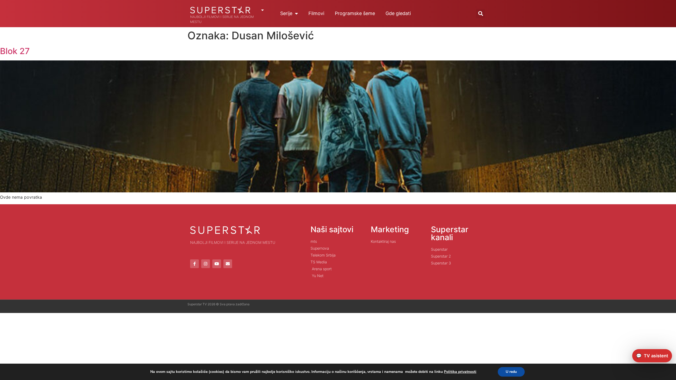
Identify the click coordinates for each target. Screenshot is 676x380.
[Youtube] (216, 263)
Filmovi (316, 13)
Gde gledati (398, 13)
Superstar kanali (449, 233)
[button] (480, 13)
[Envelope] (227, 263)
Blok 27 (15, 51)
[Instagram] (205, 263)
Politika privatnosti (460, 371)
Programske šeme (355, 13)
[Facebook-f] (194, 263)
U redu (511, 371)
